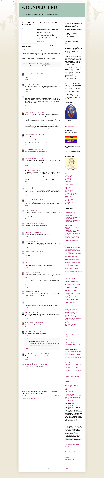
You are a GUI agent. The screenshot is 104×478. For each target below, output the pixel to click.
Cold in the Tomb (69, 175)
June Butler (28, 188)
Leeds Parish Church (70, 311)
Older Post (57, 395)
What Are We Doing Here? (71, 400)
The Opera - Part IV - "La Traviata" (73, 370)
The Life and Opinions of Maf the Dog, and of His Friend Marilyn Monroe (73, 397)
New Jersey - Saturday (70, 356)
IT (25, 210)
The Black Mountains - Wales (72, 230)
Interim (66, 185)
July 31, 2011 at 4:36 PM (37, 302)
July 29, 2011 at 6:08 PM (33, 210)
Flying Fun (67, 246)
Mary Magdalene (69, 190)
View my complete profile (71, 126)
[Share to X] (46, 64)
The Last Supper (69, 199)
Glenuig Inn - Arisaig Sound (71, 290)
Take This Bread (69, 391)
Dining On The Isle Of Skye (71, 299)
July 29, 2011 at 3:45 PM (34, 170)
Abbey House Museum (70, 324)
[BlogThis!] (45, 64)
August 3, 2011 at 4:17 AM (34, 331)
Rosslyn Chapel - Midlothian (71, 280)
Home (41, 395)
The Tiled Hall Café (69, 319)
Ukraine (67, 197)
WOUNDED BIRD (39, 7)
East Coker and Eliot (70, 258)
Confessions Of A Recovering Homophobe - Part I (73, 211)
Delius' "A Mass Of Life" (70, 308)
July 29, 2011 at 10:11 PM (33, 241)
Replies (28, 338)
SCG (26, 312)
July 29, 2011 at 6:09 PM (39, 223)
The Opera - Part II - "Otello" (72, 366)
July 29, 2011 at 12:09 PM (34, 84)
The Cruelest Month (70, 394)
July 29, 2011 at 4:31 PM (39, 188)
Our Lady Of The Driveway (71, 194)
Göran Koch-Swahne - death (32, 65)
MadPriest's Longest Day (71, 312)
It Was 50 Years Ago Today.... (73, 376)
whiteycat (27, 302)
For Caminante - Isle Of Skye (72, 292)
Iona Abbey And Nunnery (71, 287)
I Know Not (67, 182)
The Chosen (68, 392)
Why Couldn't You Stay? (71, 202)
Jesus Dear (67, 187)
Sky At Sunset (68, 196)
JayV (26, 262)
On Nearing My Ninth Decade (72, 193)
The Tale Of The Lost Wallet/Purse (73, 318)
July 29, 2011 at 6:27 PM (35, 232)
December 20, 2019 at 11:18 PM (41, 364)
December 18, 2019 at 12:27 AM (41, 353)
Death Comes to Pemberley (71, 385)
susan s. (27, 322)
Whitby (66, 321)
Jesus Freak (68, 386)
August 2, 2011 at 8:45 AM (36, 322)
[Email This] (43, 64)
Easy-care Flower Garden (71, 179)
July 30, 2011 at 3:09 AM (34, 262)
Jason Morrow (54, 468)
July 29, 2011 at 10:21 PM (37, 251)
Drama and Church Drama (72, 333)
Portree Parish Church (70, 296)
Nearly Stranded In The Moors (72, 313)
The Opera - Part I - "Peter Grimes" (73, 364)
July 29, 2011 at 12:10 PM (34, 96)
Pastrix (66, 388)
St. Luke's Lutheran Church (71, 316)
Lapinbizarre (28, 149)
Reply (26, 79)
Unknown (27, 251)
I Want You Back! (69, 184)
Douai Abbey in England (70, 231)
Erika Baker (28, 112)
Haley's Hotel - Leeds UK (71, 309)
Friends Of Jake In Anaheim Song (73, 451)
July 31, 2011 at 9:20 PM (34, 312)
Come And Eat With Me (70, 176)
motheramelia (28, 73)
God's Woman (68, 181)
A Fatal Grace (68, 383)
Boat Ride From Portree (70, 301)
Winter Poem (68, 200)
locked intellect (29, 353)
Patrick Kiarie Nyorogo (44, 65)
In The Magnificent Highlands (72, 281)
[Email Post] (41, 63)
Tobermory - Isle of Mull (70, 283)
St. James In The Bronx (72, 342)
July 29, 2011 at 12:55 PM (38, 134)
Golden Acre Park (69, 325)
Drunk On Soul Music (70, 278)
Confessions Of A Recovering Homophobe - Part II (73, 214)
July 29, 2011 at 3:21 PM (37, 158)
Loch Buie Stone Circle (70, 289)
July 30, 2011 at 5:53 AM (34, 272)
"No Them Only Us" (69, 315)
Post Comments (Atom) (33, 398)
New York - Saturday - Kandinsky (73, 354)
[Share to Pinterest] (49, 64)
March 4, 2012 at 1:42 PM (42, 341)
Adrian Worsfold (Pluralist (71, 169)
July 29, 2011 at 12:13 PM (38, 112)
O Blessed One (68, 191)
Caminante (28, 158)
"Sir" (26, 331)
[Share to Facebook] (48, 64)
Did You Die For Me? (70, 178)
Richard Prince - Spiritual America (74, 341)
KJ (26, 241)
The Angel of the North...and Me (72, 264)
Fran (26, 272)
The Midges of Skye (70, 302)
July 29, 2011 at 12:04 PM (39, 73)
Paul (26, 84)
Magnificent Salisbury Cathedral (72, 262)
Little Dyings (68, 188)
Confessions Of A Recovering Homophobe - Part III (73, 218)
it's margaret (28, 134)
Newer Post (24, 395)
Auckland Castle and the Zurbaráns (73, 271)
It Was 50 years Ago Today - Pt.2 (74, 378)
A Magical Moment (69, 297)
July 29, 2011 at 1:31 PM (38, 149)
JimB (26, 96)
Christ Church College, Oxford (72, 236)
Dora (26, 291)
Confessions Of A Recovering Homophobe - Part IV (73, 221)
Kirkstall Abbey (68, 322)
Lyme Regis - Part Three (71, 256)
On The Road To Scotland (71, 277)
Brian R (27, 232)
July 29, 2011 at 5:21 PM (38, 199)
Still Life (67, 389)
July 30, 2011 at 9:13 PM (34, 291)
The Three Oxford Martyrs (71, 240)
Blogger (67, 468)
